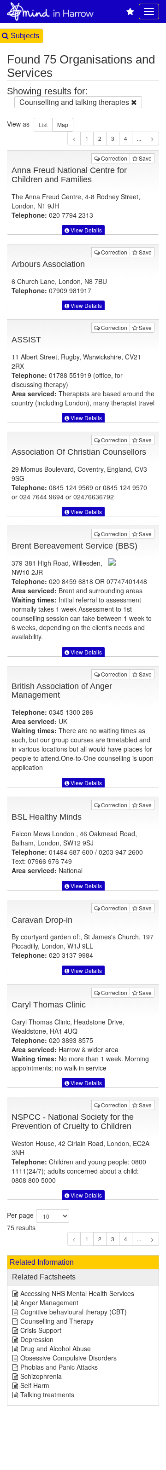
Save (144, 158)
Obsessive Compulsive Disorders (68, 1357)
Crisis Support (40, 1330)
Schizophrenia (41, 1376)
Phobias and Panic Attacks (59, 1367)
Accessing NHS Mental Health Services (77, 1293)
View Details (85, 230)
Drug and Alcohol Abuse (55, 1348)
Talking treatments (47, 1394)
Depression (36, 1339)
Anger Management (49, 1302)
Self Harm (34, 1385)
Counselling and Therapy (57, 1320)
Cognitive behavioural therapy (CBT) (73, 1311)
